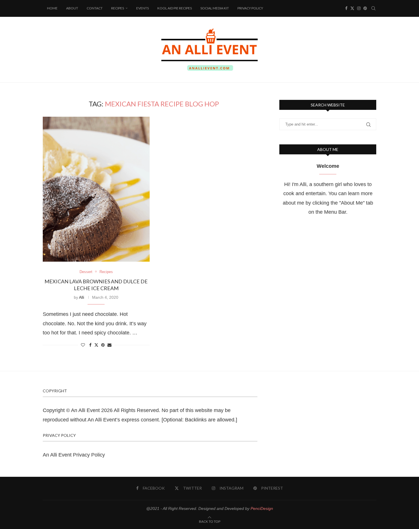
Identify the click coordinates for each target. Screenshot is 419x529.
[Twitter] (352, 8)
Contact (95, 8)
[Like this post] (83, 345)
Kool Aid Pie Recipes (174, 8)
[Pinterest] (365, 8)
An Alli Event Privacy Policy (74, 455)
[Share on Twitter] (96, 344)
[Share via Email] (109, 345)
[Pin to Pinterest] (103, 345)
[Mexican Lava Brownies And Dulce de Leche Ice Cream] (96, 189)
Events (142, 8)
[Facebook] (346, 8)
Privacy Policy (250, 8)
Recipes (117, 8)
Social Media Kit (214, 8)
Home (52, 8)
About (72, 8)
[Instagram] (359, 8)
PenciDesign (262, 508)
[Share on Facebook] (90, 345)
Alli (81, 297)
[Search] (373, 8)
